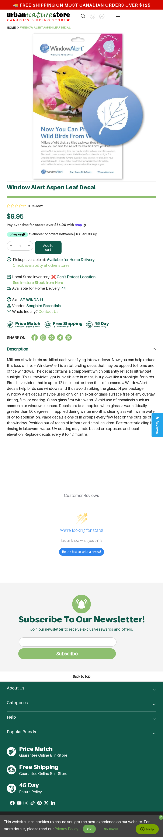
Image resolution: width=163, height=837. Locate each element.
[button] (92, 16)
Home (11, 27)
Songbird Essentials (43, 306)
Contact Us (48, 311)
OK (89, 829)
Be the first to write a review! (81, 552)
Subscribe (67, 653)
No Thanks (111, 829)
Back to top (81, 676)
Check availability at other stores (41, 265)
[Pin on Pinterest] (68, 337)
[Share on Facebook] (34, 337)
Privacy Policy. (67, 829)
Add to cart (48, 248)
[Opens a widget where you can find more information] (147, 829)
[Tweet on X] (43, 337)
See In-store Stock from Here (38, 282)
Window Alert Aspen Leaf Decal (45, 27)
